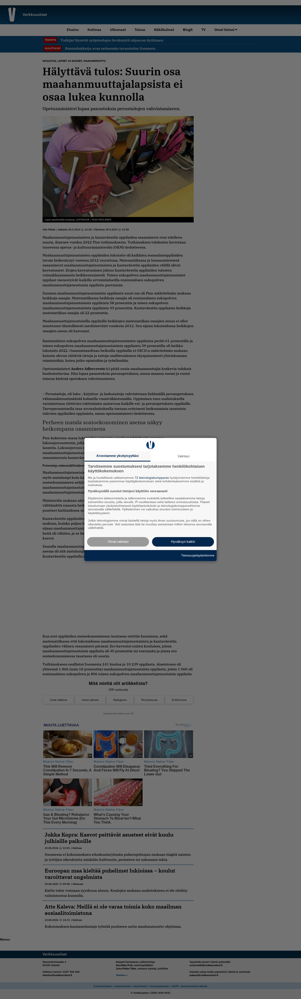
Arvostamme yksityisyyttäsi (117, 456)
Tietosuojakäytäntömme (197, 555)
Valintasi (184, 456)
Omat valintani (118, 541)
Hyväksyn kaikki (183, 541)
